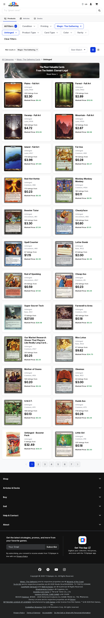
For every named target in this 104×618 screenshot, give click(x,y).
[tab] (9, 18)
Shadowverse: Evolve (44, 589)
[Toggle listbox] (84, 49)
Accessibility (47, 613)
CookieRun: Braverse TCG (35, 607)
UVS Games (50, 602)
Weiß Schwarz (47, 587)
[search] (49, 10)
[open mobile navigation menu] (4, 4)
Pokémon (25, 597)
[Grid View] (93, 49)
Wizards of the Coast (75, 582)
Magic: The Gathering (29, 582)
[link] (13, 4)
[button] (99, 10)
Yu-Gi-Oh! (17, 584)
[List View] (98, 49)
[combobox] (78, 49)
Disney (72, 599)
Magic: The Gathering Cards (28, 59)
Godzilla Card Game (41, 592)
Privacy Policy (22, 556)
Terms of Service (33, 613)
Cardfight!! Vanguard (29, 587)
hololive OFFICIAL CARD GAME (47, 594)
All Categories (8, 59)
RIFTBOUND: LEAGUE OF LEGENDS (17, 602)
